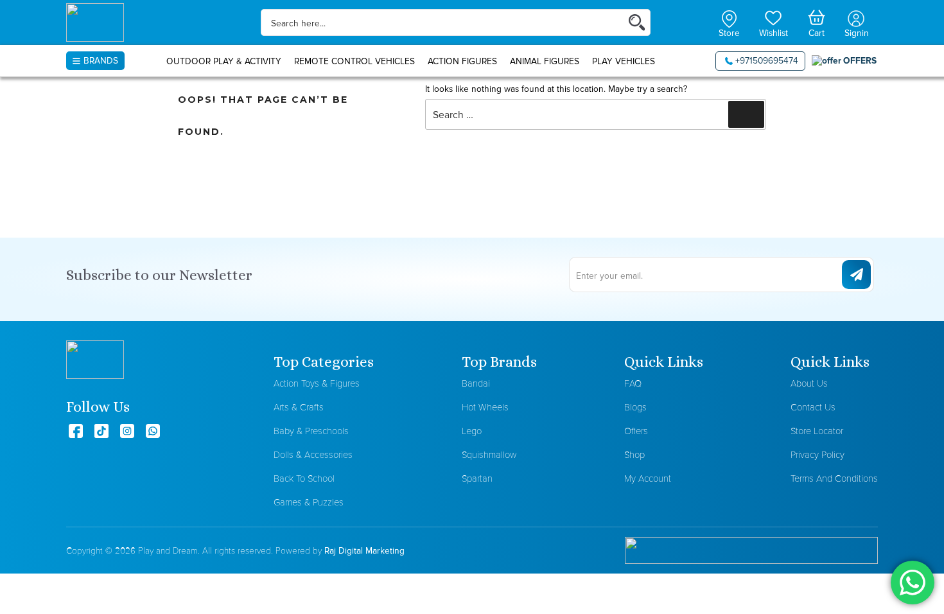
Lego (472, 430)
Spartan (477, 478)
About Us (809, 383)
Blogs (635, 406)
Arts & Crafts (299, 406)
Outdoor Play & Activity (223, 61)
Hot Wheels (485, 406)
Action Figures (462, 61)
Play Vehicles (623, 61)
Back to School (304, 478)
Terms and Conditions (834, 478)
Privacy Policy (817, 454)
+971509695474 (766, 60)
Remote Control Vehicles (354, 61)
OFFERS (860, 60)
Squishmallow (489, 454)
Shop (634, 454)
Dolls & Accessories (313, 454)
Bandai (476, 383)
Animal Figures (544, 61)
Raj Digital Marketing (364, 550)
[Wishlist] (773, 17)
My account (647, 478)
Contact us (813, 406)
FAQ (633, 383)
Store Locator (817, 430)
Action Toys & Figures (317, 383)
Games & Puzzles (309, 501)
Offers (636, 430)
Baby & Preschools (311, 430)
